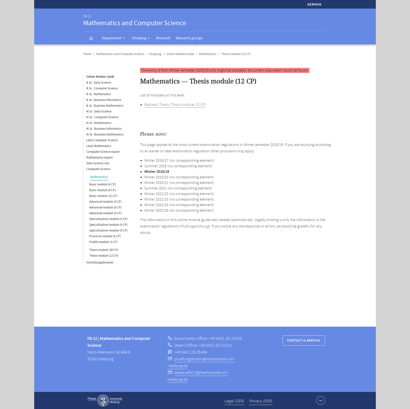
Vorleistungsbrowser (99, 263)
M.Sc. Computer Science (102, 117)
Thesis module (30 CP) (104, 250)
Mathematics (207, 54)
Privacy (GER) (260, 401)
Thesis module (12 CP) (104, 256)
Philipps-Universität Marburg (105, 400)
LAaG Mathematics (98, 146)
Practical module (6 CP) (105, 236)
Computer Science (98, 169)
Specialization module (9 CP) (108, 231)
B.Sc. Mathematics (98, 94)
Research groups (189, 38)
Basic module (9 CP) (102, 190)
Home (87, 54)
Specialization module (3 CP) (108, 219)
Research (163, 38)
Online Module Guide (180, 54)
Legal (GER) (234, 401)
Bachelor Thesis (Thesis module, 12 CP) (175, 104)
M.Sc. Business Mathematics (105, 134)
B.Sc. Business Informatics (103, 100)
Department (111, 38)
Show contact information (320, 400)
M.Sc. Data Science (98, 111)
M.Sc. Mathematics (98, 123)
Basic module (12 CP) (103, 196)
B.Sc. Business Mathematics (104, 106)
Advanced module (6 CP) (105, 207)
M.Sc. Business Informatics (104, 129)
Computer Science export (103, 152)
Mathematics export (99, 158)
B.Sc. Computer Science (102, 88)
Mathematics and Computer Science (120, 54)
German (314, 4)
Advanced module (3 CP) (105, 202)
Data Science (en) (98, 163)
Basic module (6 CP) (102, 184)
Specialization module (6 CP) (108, 225)
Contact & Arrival (304, 340)
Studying (139, 38)
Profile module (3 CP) (103, 242)
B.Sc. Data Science (98, 83)
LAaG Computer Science (102, 140)
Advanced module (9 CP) (105, 213)
